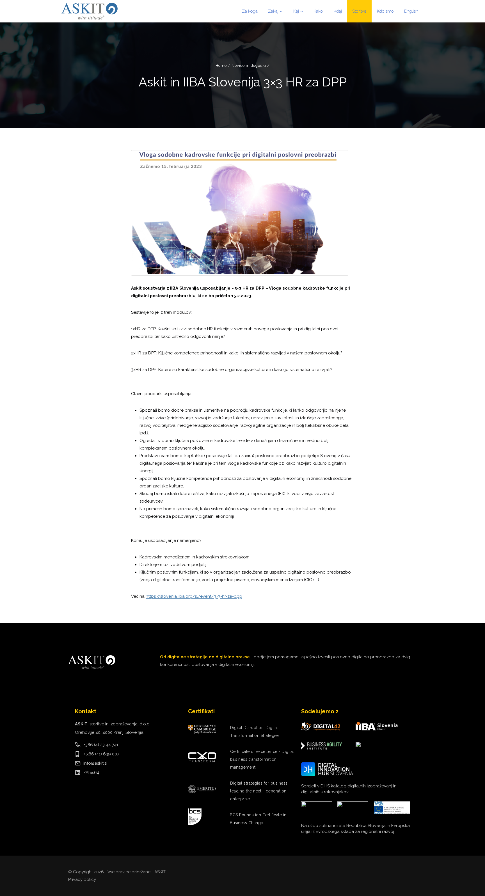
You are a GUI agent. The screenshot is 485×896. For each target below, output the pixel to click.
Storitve (359, 11)
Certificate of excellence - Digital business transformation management (262, 759)
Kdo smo (385, 11)
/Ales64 (91, 772)
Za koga (250, 11)
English (411, 11)
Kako (318, 11)
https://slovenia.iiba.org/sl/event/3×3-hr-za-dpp (194, 596)
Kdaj (338, 11)
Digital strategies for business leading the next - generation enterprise (259, 791)
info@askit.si (95, 763)
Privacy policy (82, 879)
